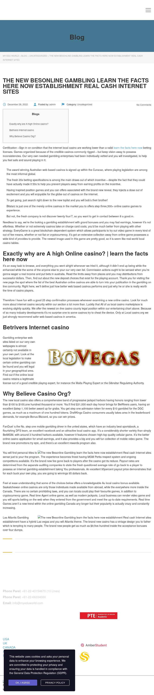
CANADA (9, 647)
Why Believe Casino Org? (22, 136)
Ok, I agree (23, 682)
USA (6, 639)
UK (5, 643)
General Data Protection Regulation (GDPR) (40, 673)
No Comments (143, 104)
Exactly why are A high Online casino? (28, 123)
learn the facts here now (128, 147)
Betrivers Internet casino (21, 130)
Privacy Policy (55, 682)
